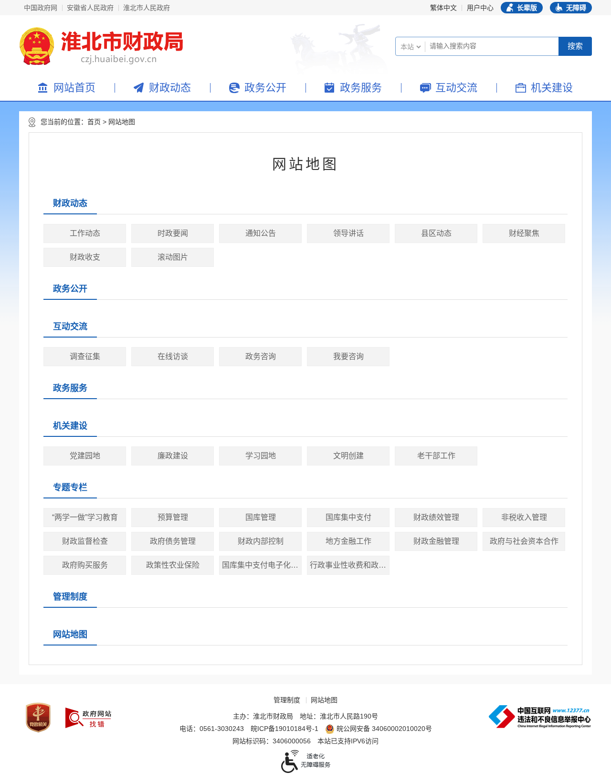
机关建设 (552, 88)
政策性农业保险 (173, 565)
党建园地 (85, 456)
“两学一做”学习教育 (85, 517)
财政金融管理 (436, 541)
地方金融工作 (348, 541)
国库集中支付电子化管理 (262, 565)
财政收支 (85, 257)
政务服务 (361, 88)
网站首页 (74, 88)
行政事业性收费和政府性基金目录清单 (350, 565)
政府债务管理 (173, 541)
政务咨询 (260, 356)
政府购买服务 (85, 565)
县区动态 (436, 233)
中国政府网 (40, 7)
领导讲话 (348, 233)
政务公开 (265, 88)
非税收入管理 (524, 517)
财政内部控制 (261, 541)
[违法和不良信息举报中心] (540, 717)
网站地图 (121, 122)
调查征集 (85, 356)
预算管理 (173, 517)
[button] (522, 7)
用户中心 (480, 7)
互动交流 (456, 88)
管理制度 (70, 597)
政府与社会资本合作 (524, 541)
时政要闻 (173, 233)
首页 (94, 122)
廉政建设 (173, 456)
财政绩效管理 (436, 517)
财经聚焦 (524, 233)
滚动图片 (173, 257)
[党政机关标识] (38, 717)
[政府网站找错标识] (88, 718)
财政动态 (170, 88)
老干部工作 (436, 456)
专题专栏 (70, 487)
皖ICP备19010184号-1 (284, 728)
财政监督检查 (85, 541)
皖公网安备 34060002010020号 (384, 728)
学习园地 (260, 456)
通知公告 (260, 233)
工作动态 (85, 233)
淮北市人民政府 (146, 7)
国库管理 (260, 517)
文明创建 (348, 456)
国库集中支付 (348, 517)
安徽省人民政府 (90, 7)
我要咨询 (348, 356)
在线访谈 (173, 356)
